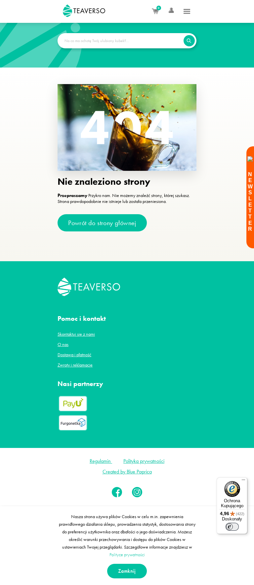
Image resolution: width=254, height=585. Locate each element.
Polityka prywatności (143, 461)
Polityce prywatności (127, 555)
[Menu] (186, 11)
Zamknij (127, 570)
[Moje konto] (166, 11)
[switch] (232, 527)
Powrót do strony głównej (102, 223)
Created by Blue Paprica (127, 471)
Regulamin (101, 461)
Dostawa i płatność (74, 355)
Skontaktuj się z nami (76, 334)
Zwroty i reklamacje (75, 365)
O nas (63, 344)
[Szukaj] (189, 40)
